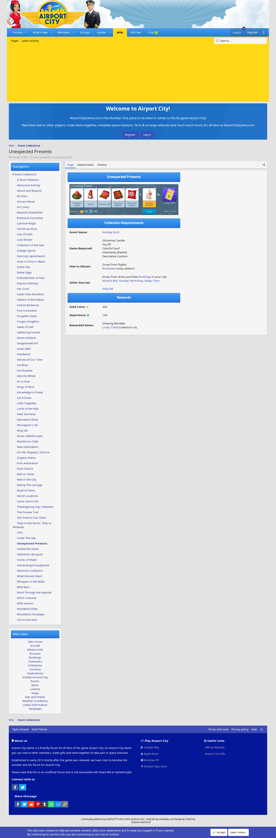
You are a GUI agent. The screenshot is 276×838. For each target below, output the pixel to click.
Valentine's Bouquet (30, 554)
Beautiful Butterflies (30, 212)
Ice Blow (22, 365)
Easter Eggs (24, 272)
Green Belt (24, 348)
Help (254, 729)
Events (35, 681)
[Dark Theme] (263, 32)
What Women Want (29, 576)
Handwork (23, 354)
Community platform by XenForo (112, 819)
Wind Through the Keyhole (34, 592)
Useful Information (35, 705)
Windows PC (151, 760)
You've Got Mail (27, 619)
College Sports (26, 250)
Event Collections (26, 174)
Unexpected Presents (32, 543)
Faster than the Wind (30, 294)
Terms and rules (218, 729)
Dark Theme (39, 729)
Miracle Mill (110, 280)
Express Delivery (27, 283)
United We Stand (27, 549)
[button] (26, 32)
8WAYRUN (156, 822)
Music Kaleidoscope (29, 436)
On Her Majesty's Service (33, 452)
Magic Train (152, 280)
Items (35, 685)
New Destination (27, 447)
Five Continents (27, 310)
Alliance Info (35, 649)
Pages (15, 40)
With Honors (25, 603)
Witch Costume (26, 598)
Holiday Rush (110, 232)
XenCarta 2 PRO (122, 822)
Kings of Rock (25, 387)
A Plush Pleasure (27, 180)
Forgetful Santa (27, 316)
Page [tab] (70, 165)
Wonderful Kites (27, 609)
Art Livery (23, 207)
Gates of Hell (25, 327)
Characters (35, 661)
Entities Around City (35, 677)
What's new (40, 32)
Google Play (151, 747)
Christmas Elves (27, 229)
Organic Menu (26, 457)
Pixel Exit (190, 819)
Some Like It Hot (27, 501)
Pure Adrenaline (27, 463)
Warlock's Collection (30, 570)
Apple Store (150, 753)
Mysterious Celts (27, 441)
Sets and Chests (35, 697)
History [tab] (102, 165)
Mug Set (22, 430)
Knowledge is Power (30, 392)
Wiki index (20, 634)
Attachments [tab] (85, 165)
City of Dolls (24, 234)
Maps (35, 693)
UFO (20, 532)
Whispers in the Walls (31, 581)
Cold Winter (24, 239)
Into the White (26, 376)
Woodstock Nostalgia (30, 614)
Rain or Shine (25, 474)
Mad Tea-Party (26, 414)
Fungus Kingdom (28, 321)
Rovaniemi (109, 268)
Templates (35, 709)
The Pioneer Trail (27, 512)
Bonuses (35, 653)
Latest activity (30, 40)
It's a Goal (23, 381)
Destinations (35, 673)
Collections (35, 665)
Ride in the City (26, 479)
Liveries (35, 689)
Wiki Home (35, 641)
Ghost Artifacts (26, 338)
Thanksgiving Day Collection (35, 507)
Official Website (214, 747)
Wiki (120, 32)
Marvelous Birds (27, 419)
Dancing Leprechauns (31, 256)
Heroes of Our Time (29, 359)
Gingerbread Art (27, 343)
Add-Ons (150, 819)
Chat (152, 32)
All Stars (22, 196)
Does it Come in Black (31, 261)
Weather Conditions (35, 701)
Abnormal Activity (28, 185)
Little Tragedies (26, 403)
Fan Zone (23, 289)
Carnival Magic (26, 223)
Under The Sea (26, 538)
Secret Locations (27, 496)
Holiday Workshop (131, 280)
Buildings (35, 657)
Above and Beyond (29, 190)
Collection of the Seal (30, 245)
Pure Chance (25, 468)
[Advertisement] (138, 72)
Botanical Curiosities (30, 218)
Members (63, 32)
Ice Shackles (24, 370)
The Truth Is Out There (31, 517)
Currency (35, 669)
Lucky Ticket (110, 327)
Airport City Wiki (214, 753)
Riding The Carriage (29, 485)
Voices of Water (27, 560)
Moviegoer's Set (27, 425)
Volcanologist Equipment (33, 565)
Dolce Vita (23, 267)
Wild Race (23, 587)
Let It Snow (24, 398)
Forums (18, 32)
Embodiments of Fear (31, 278)
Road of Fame (26, 490)
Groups (85, 32)
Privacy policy (240, 729)
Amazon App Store (155, 766)
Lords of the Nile (27, 408)
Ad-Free (136, 32)
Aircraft (35, 645)
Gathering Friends (28, 332)
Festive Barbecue (28, 305)
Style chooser (20, 729)
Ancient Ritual (26, 201)
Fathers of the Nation (30, 299)
